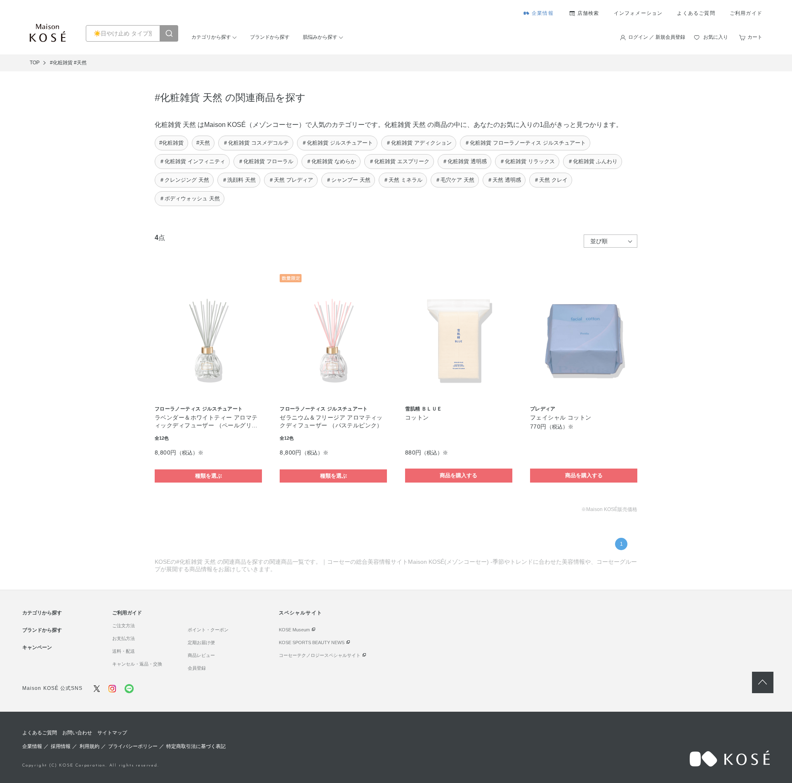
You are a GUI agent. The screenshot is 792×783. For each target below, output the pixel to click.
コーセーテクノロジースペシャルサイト (320, 655)
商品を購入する (458, 475)
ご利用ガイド (746, 13)
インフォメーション (638, 13)
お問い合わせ (77, 733)
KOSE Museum (294, 629)
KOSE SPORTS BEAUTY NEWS (311, 642)
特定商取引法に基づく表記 (196, 746)
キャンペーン (37, 647)
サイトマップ (112, 733)
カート (754, 37)
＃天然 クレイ (551, 180)
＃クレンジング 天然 (184, 180)
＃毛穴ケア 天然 (454, 180)
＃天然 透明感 (504, 180)
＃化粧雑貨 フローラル (265, 161)
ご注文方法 (123, 625)
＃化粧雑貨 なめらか (331, 161)
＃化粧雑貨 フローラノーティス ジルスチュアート (525, 143)
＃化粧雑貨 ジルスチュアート (337, 143)
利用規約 (89, 746)
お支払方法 (123, 638)
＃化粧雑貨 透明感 (464, 161)
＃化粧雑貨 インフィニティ (192, 161)
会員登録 (197, 668)
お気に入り (715, 37)
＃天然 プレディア (291, 180)
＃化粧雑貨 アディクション (419, 143)
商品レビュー (201, 655)
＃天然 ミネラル (402, 180)
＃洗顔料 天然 (239, 180)
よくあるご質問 (696, 13)
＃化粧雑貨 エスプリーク (399, 161)
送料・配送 (123, 651)
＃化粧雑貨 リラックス (527, 161)
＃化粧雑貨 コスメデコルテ (256, 143)
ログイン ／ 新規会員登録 (656, 37)
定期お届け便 (201, 642)
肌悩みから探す (320, 37)
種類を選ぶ (208, 476)
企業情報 (543, 13)
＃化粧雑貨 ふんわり (593, 161)
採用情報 (61, 746)
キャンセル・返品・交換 (137, 663)
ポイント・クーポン (208, 629)
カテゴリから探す (211, 37)
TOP (35, 63)
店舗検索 (588, 13)
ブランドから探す (270, 37)
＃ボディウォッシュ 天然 (189, 198)
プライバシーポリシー (133, 746)
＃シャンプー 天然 (348, 180)
